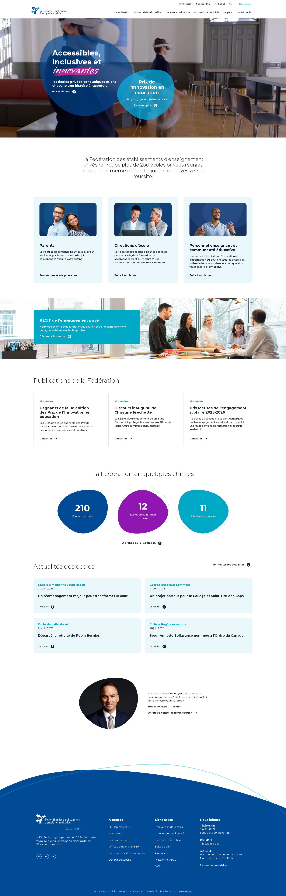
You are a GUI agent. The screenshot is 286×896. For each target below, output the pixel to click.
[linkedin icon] (53, 856)
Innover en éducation (178, 12)
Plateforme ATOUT (166, 859)
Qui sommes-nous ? (120, 827)
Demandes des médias (213, 865)
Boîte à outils (244, 12)
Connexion (245, 4)
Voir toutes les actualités (228, 564)
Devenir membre (119, 840)
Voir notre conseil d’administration (170, 712)
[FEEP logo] (58, 822)
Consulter (46, 438)
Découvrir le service (53, 336)
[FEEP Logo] (49, 11)
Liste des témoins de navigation (175, 891)
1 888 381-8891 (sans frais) (215, 832)
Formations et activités (206, 12)
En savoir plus (61, 91)
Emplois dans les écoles (169, 827)
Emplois (228, 12)
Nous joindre (203, 4)
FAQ (157, 866)
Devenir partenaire (120, 859)
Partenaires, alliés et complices (127, 853)
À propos (220, 4)
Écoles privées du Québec (148, 12)
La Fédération (122, 12)
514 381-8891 (207, 829)
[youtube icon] (46, 856)
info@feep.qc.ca (209, 843)
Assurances (185, 4)
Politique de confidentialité (143, 891)
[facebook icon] (39, 856)
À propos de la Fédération (139, 543)
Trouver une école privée (56, 275)
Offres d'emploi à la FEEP (124, 846)
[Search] (233, 3)
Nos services (116, 833)
